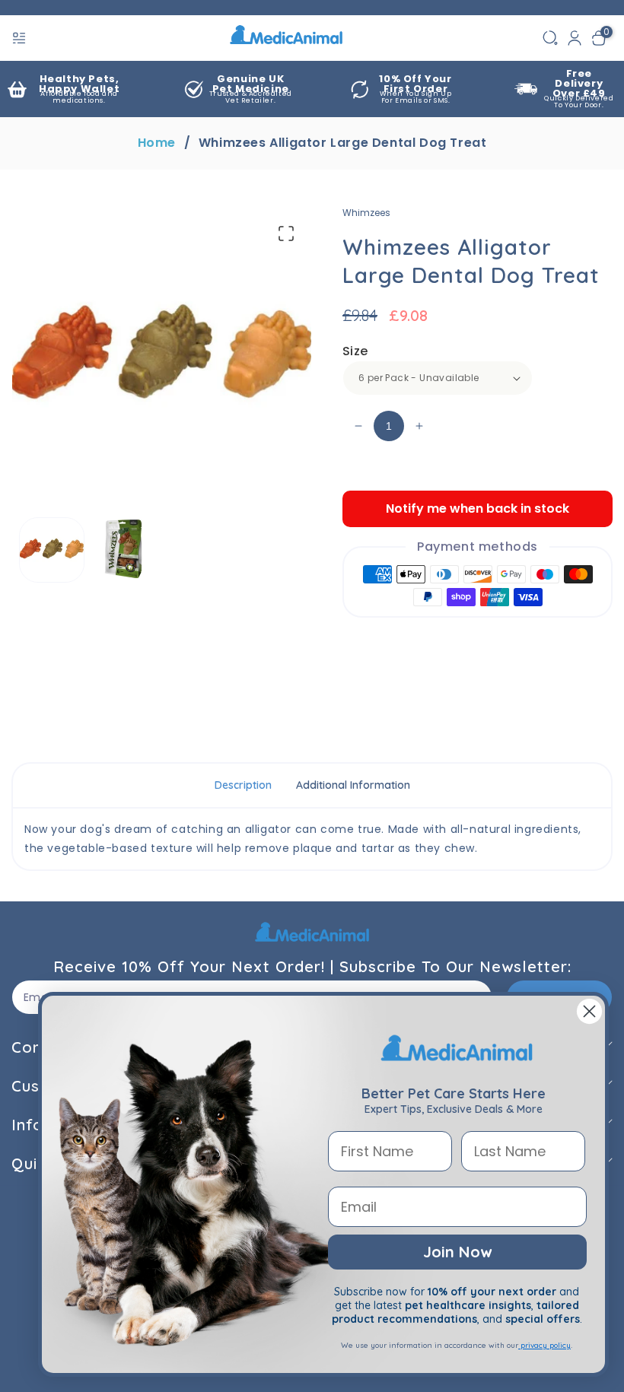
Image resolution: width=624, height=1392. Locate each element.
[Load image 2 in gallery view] (125, 550)
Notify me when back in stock (477, 508)
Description (243, 785)
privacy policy (544, 1345)
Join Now (457, 1251)
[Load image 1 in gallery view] (51, 550)
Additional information (353, 785)
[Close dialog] (589, 1011)
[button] (20, 38)
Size (355, 351)
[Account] (574, 38)
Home (157, 143)
